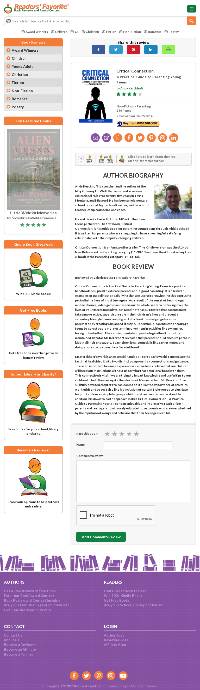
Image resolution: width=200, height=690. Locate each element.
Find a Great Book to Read (125, 591)
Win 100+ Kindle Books (123, 596)
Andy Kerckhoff (131, 88)
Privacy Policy (116, 686)
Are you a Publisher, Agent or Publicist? (36, 605)
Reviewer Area (116, 640)
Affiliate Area (115, 645)
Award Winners (37, 32)
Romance (154, 32)
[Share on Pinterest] (133, 49)
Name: (80, 444)
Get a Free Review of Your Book (29, 591)
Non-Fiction (132, 32)
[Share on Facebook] (98, 49)
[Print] (168, 49)
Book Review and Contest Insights (32, 600)
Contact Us (13, 635)
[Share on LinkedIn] (151, 49)
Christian (92, 32)
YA (76, 32)
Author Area (114, 635)
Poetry (173, 32)
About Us (11, 640)
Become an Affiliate (20, 649)
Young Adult (22, 66)
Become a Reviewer (20, 645)
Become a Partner (18, 654)
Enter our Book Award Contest (29, 596)
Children (61, 32)
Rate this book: (87, 433)
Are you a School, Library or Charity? (134, 605)
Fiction (111, 32)
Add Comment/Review (101, 537)
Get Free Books (116, 600)
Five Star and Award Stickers (27, 610)
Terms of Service (145, 686)
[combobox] (100, 21)
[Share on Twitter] (116, 49)
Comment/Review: (89, 456)
